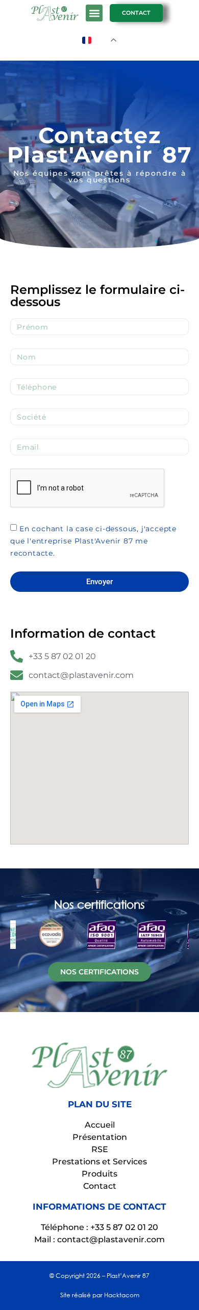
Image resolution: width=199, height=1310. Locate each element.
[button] (94, 13)
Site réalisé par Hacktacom (99, 1295)
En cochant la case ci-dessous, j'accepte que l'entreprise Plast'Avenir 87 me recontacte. (93, 541)
